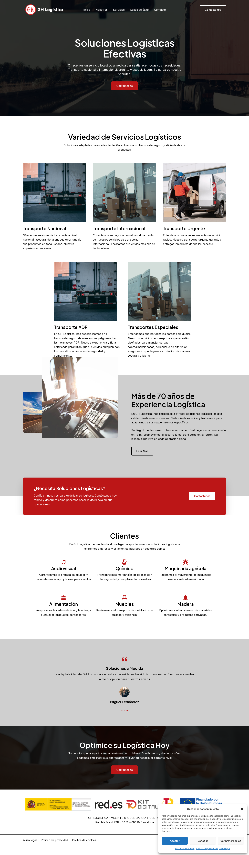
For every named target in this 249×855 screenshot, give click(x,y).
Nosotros (102, 9)
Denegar (203, 840)
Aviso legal (224, 848)
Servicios (119, 9)
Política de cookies (184, 848)
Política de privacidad (207, 848)
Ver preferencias (230, 840)
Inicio (86, 9)
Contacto (160, 9)
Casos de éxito (139, 9)
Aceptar (175, 840)
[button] (242, 809)
